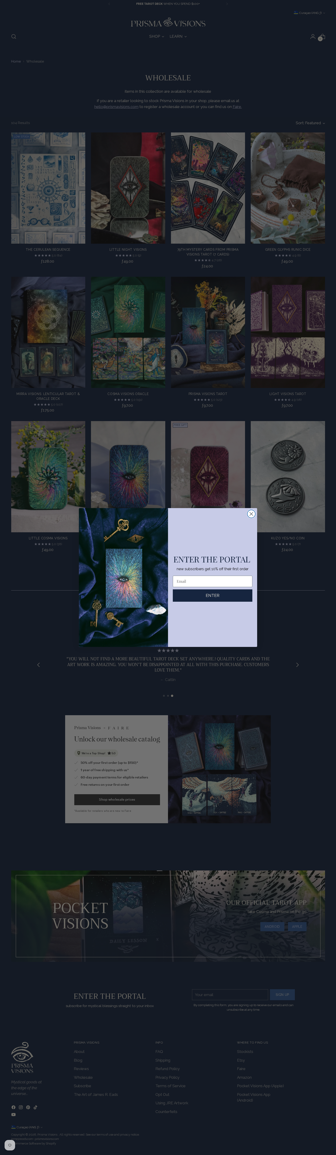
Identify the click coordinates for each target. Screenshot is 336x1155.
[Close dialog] (251, 514)
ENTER (212, 595)
